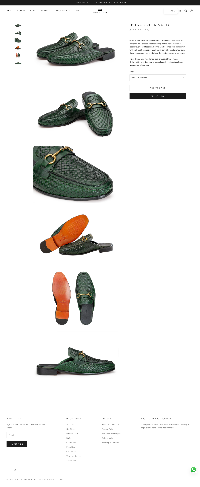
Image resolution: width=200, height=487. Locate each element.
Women (21, 11)
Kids (32, 11)
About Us (70, 424)
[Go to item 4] (18, 48)
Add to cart (157, 88)
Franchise (70, 447)
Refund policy (107, 438)
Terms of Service (73, 456)
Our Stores (71, 442)
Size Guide (71, 460)
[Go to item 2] (18, 33)
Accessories (63, 11)
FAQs (68, 438)
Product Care (72, 433)
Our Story (70, 429)
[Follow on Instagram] (15, 470)
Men (9, 11)
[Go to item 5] (18, 55)
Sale (78, 11)
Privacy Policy (107, 429)
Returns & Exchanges (111, 433)
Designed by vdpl (56, 479)
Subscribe (16, 444)
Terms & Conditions (110, 424)
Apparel (45, 11)
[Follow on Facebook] (8, 470)
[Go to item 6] (18, 63)
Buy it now (157, 96)
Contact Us (71, 451)
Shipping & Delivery (110, 442)
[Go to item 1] (18, 25)
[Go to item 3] (18, 40)
